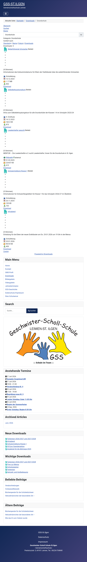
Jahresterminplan (11, 286)
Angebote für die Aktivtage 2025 (19, 449)
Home (7, 266)
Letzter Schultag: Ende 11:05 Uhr (19, 399)
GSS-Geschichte (11, 289)
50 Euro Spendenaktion (16, 446)
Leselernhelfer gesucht (16, 130)
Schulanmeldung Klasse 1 (17, 171)
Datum (20, 43)
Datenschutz (43, 537)
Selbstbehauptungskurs (17, 90)
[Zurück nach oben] (83, 558)
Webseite (9, 157)
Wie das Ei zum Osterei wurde (16, 518)
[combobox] (15, 310)
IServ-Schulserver (11, 296)
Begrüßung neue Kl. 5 (15, 394)
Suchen (33, 311)
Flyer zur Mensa (13, 465)
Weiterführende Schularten (18, 49)
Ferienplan (11, 470)
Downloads (29, 43)
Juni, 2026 (9, 423)
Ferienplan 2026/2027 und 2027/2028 (21, 439)
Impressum (43, 542)
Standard (6, 43)
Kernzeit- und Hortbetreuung (17, 472)
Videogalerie (9, 283)
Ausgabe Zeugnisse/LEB (16, 379)
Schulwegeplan (13, 467)
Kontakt (8, 269)
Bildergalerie (9, 279)
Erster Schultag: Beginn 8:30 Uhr (19, 410)
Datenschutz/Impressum (14, 293)
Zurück (6, 252)
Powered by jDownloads (43, 254)
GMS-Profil (9, 272)
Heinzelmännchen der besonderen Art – (20, 515)
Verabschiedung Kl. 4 (15, 387)
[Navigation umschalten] (5, 13)
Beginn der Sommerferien (17, 404)
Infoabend (11, 212)
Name (15, 43)
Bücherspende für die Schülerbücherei (19, 511)
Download (7, 87)
